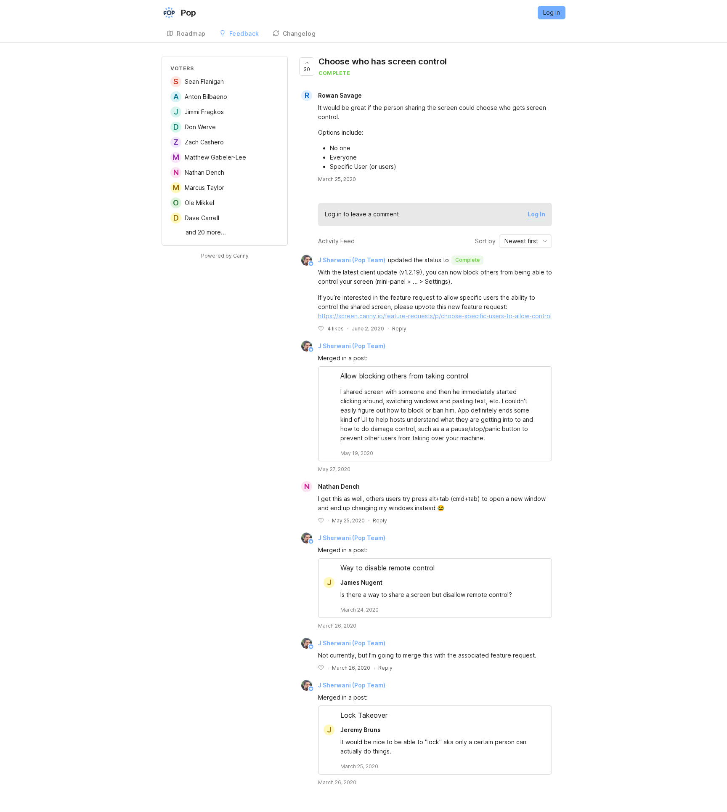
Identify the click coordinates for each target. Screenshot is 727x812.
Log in (551, 12)
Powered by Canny (225, 256)
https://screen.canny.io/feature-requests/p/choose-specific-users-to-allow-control (435, 315)
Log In (536, 214)
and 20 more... (206, 232)
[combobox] (525, 241)
